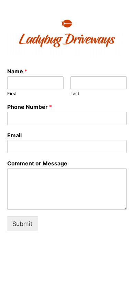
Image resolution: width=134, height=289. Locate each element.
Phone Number (29, 106)
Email (14, 135)
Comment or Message (37, 163)
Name (17, 71)
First (12, 93)
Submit (22, 223)
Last (74, 93)
